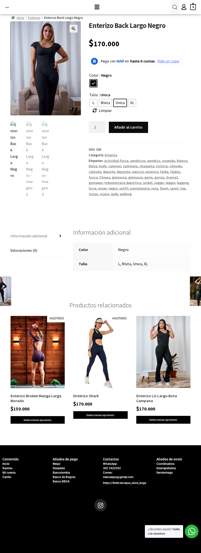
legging (182, 182)
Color (94, 75)
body (103, 166)
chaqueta (146, 166)
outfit (123, 188)
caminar (114, 166)
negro (113, 188)
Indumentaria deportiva (122, 182)
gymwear (96, 182)
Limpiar (105, 110)
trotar (93, 194)
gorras (159, 177)
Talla (93, 94)
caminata (130, 166)
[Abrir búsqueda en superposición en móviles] (174, 7)
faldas (175, 171)
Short (164, 188)
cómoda (175, 166)
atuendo (168, 160)
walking (126, 194)
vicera (104, 194)
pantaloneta (140, 188)
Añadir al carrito (128, 127)
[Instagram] (100, 505)
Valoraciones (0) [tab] (23, 250)
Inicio (20, 17)
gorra (148, 177)
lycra (92, 188)
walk (114, 194)
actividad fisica (116, 160)
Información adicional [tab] (28, 235)
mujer (102, 188)
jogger (159, 182)
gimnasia (119, 177)
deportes (123, 171)
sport (174, 188)
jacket (147, 182)
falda (164, 171)
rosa (154, 188)
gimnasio (135, 177)
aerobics (153, 160)
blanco (182, 160)
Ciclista (162, 166)
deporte (109, 171)
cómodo (95, 171)
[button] (97, 7)
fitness (104, 177)
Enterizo (34, 17)
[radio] (93, 83)
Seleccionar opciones (38, 420)
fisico (93, 177)
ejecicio (138, 171)
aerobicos (137, 160)
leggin (170, 182)
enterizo (152, 171)
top (183, 188)
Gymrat (172, 177)
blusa (93, 166)
